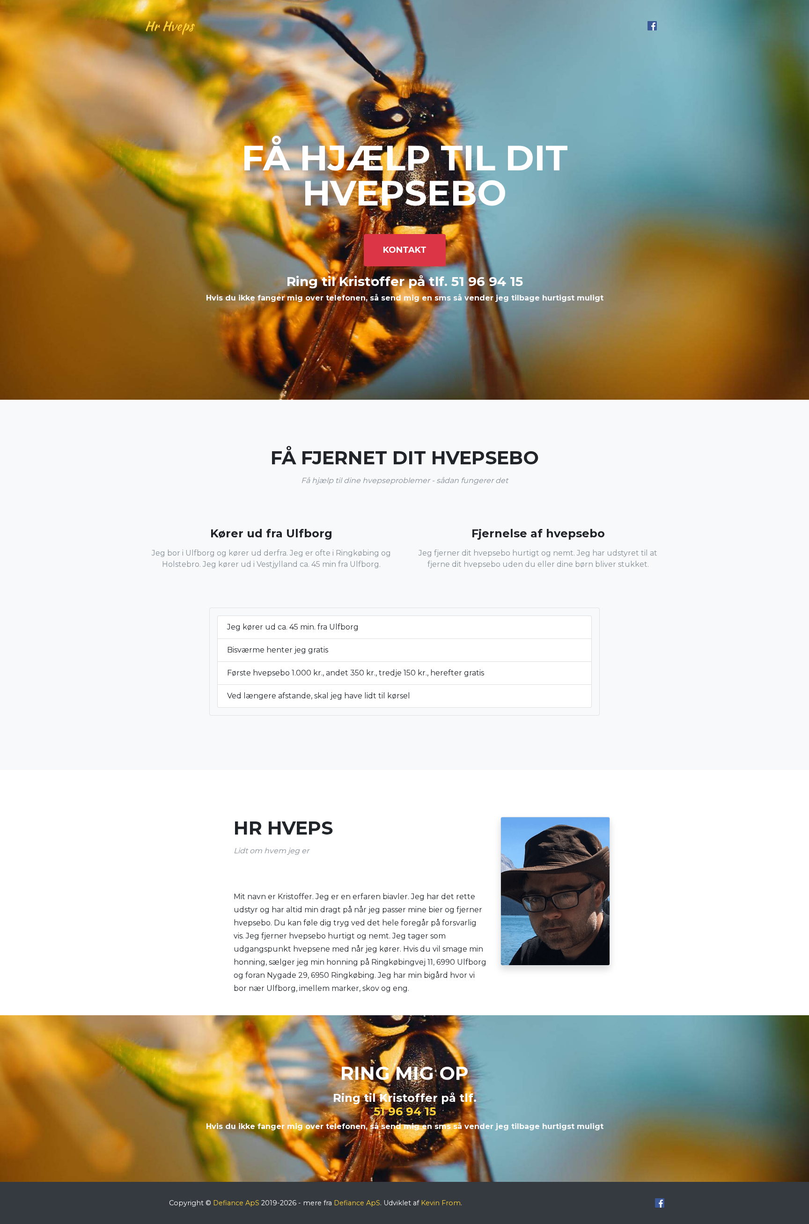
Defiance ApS (236, 1203)
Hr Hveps (169, 25)
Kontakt (405, 250)
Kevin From (441, 1203)
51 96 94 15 (405, 1111)
